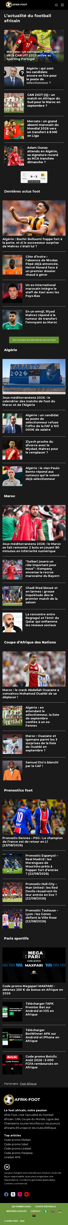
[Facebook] (6, 1194)
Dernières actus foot (22, 191)
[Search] (56, 5)
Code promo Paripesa (18, 1153)
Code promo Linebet (17, 1148)
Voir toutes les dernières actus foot (34, 339)
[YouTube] (26, 1194)
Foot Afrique (28, 1083)
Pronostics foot (18, 790)
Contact (35, 1211)
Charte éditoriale (45, 1206)
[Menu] (62, 4)
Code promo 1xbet (16, 1144)
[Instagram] (20, 1194)
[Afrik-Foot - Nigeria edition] (45, 1211)
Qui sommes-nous (21, 1206)
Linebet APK (12, 1157)
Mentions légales (16, 1211)
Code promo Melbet (17, 1139)
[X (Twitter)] (13, 1194)
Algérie (10, 350)
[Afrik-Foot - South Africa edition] (52, 1211)
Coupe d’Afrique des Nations (30, 642)
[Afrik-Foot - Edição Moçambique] (60, 1211)
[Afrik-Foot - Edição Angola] (33, 1216)
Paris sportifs (16, 938)
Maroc (9, 496)
